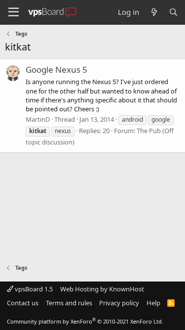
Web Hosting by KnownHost (102, 288)
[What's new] (153, 12)
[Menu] (13, 12)
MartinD (38, 119)
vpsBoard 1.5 (33, 288)
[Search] (173, 12)
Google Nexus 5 (56, 69)
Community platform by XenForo (85, 321)
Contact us (22, 302)
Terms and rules (69, 302)
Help (153, 302)
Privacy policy (119, 302)
